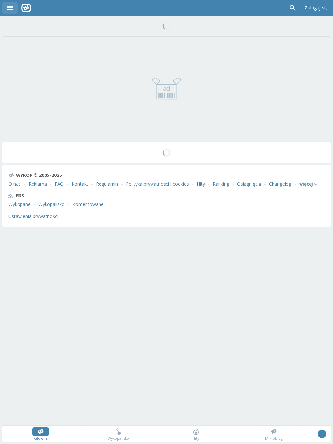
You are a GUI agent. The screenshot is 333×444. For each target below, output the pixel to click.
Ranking (221, 184)
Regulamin (107, 184)
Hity (201, 184)
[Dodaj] (322, 434)
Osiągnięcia (249, 184)
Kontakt (80, 184)
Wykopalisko (51, 204)
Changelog (280, 184)
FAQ (59, 184)
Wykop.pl (26, 8)
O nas (14, 184)
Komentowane (88, 204)
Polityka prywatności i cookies (157, 184)
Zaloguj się (316, 8)
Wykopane (19, 204)
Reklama (38, 184)
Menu (10, 8)
